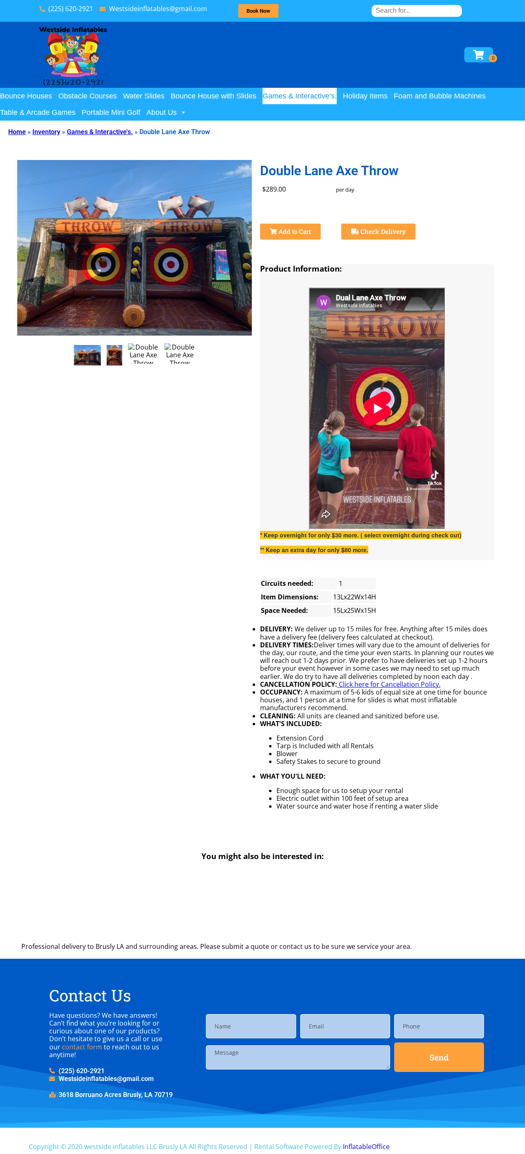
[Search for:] (417, 10)
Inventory (46, 132)
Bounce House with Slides (213, 96)
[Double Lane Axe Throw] (87, 355)
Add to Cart (294, 231)
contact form (82, 1046)
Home (17, 132)
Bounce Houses (26, 96)
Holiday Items (365, 96)
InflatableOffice (366, 1146)
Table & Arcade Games (37, 112)
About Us (161, 112)
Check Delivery (382, 231)
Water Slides (143, 96)
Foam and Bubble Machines (440, 96)
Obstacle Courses (87, 96)
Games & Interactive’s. (299, 96)
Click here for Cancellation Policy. (389, 684)
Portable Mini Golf (111, 112)
